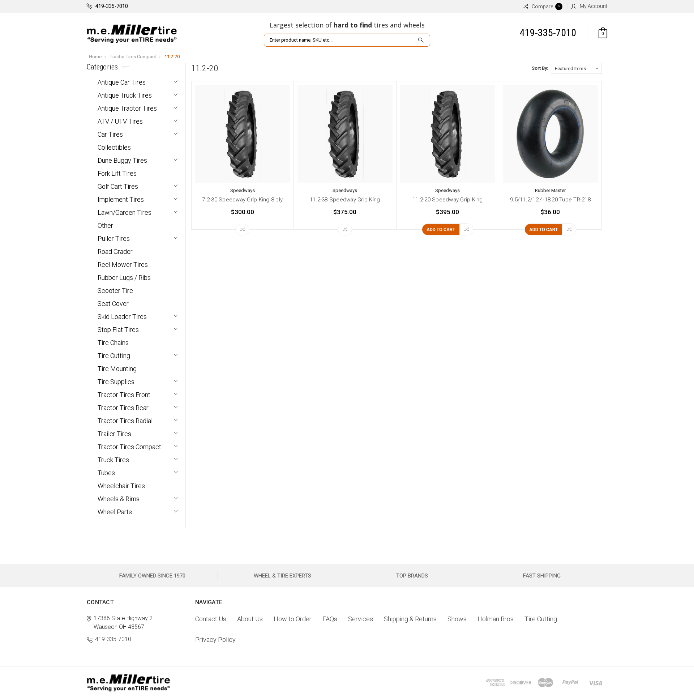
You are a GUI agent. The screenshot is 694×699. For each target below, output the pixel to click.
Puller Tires (114, 238)
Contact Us (210, 619)
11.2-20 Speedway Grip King (447, 199)
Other (105, 225)
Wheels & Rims (119, 499)
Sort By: (540, 68)
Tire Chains (113, 342)
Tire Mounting (117, 368)
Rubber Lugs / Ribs (124, 277)
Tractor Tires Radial (125, 421)
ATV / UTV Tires (120, 121)
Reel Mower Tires (123, 264)
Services (360, 619)
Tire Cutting (114, 355)
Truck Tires (113, 460)
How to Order (293, 619)
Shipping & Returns (410, 619)
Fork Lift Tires (117, 173)
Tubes (106, 473)
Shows (457, 619)
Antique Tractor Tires (127, 108)
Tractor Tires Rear (123, 408)
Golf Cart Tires (118, 186)
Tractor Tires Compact (133, 56)
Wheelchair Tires (121, 486)
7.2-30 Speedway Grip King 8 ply (242, 199)
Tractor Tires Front (124, 394)
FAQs (329, 619)
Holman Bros (495, 619)
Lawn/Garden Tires (124, 212)
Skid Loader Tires (122, 316)
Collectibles (114, 147)
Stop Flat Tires (118, 329)
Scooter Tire (115, 290)
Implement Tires (121, 199)
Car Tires (110, 134)
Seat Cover (113, 303)
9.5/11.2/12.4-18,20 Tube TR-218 (550, 199)
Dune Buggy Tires (122, 160)
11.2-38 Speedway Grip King (345, 199)
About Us (250, 619)
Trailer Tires (114, 434)
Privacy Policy (215, 639)
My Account (593, 6)
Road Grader (115, 251)
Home (95, 56)
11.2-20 (172, 56)
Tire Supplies (116, 381)
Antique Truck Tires (125, 95)
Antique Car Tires (122, 82)
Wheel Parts (115, 512)
